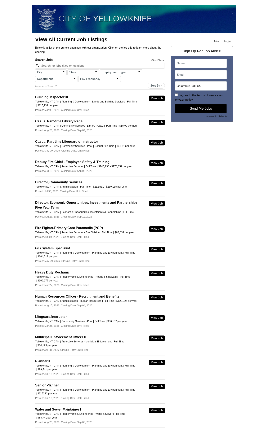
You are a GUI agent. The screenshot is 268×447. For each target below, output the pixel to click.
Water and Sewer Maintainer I (58, 409)
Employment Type (114, 72)
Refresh (159, 435)
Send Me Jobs (201, 108)
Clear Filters (157, 60)
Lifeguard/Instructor (51, 317)
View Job (157, 98)
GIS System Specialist (52, 248)
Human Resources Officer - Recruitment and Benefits (77, 296)
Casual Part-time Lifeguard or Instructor (66, 141)
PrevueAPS (129, 435)
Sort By (155, 85)
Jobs (216, 41)
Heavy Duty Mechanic (52, 272)
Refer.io (223, 116)
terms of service (207, 95)
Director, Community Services (58, 182)
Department (45, 78)
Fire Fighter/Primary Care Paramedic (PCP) (69, 228)
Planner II (42, 361)
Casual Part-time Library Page (58, 121)
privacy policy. (184, 99)
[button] (51, 72)
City (39, 72)
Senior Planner (47, 385)
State (72, 72)
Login (227, 41)
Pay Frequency (90, 78)
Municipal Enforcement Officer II (60, 337)
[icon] (64, 72)
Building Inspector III (51, 97)
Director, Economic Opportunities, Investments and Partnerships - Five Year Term (87, 205)
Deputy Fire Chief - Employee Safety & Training (72, 162)
